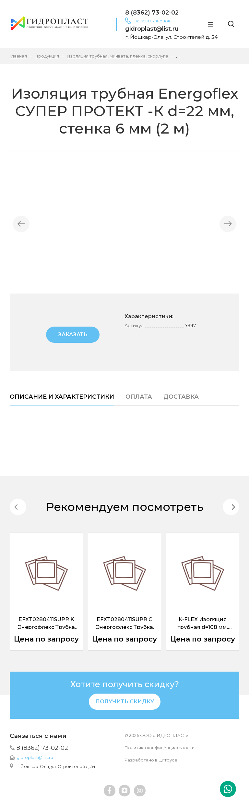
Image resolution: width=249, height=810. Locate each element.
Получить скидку (124, 701)
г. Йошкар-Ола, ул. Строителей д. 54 (56, 766)
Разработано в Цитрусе (150, 759)
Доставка (181, 396)
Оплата (138, 396)
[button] (231, 507)
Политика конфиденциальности (159, 747)
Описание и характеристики (62, 396)
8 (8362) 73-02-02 (42, 747)
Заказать (73, 334)
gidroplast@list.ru (35, 757)
